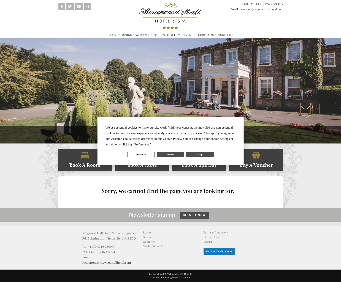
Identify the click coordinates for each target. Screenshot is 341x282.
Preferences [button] (141, 144)
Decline (170, 154)
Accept (200, 154)
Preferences (141, 154)
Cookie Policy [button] (172, 138)
